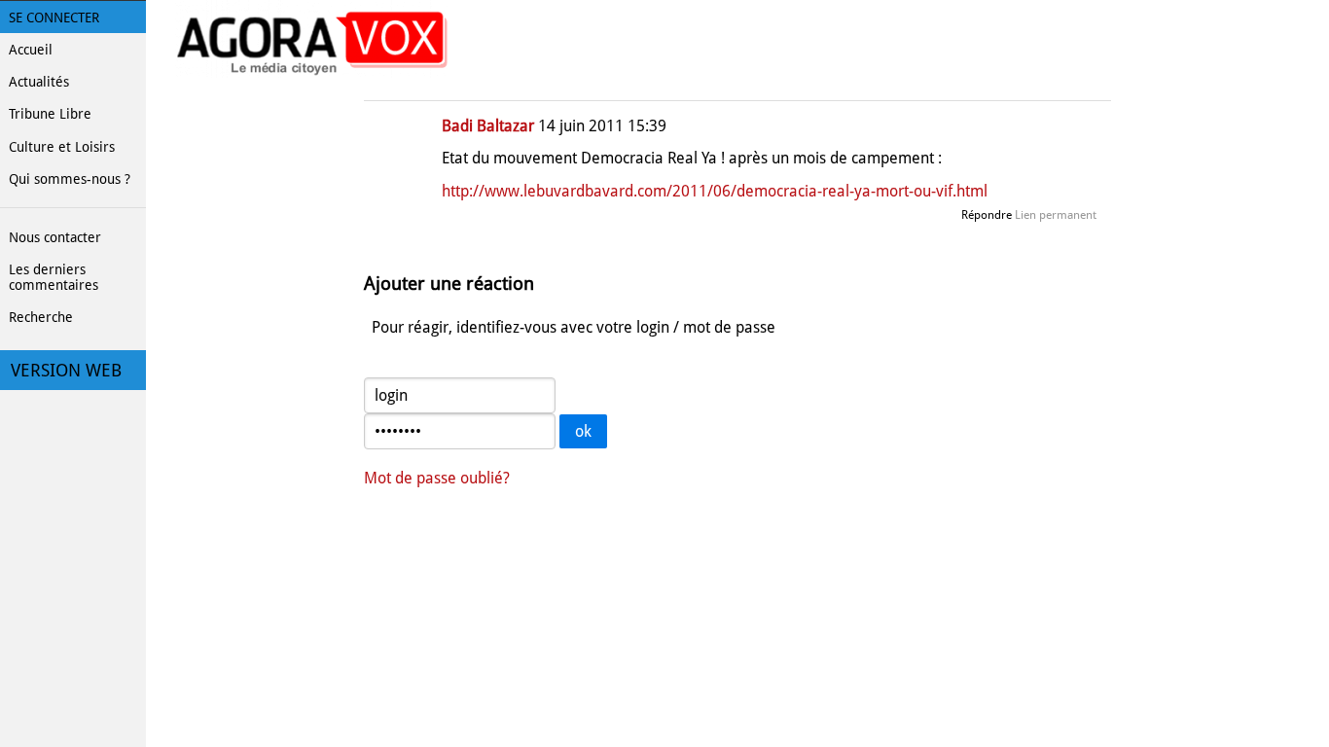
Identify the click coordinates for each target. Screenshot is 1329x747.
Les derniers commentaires (53, 277)
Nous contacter (55, 237)
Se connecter (54, 17)
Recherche (41, 317)
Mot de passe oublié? (437, 478)
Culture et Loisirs (62, 147)
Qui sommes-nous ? (69, 179)
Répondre (986, 215)
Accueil (31, 49)
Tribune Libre (50, 114)
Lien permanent (1055, 215)
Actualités (39, 81)
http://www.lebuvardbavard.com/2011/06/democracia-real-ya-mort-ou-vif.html (715, 191)
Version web (66, 370)
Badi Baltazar (488, 126)
